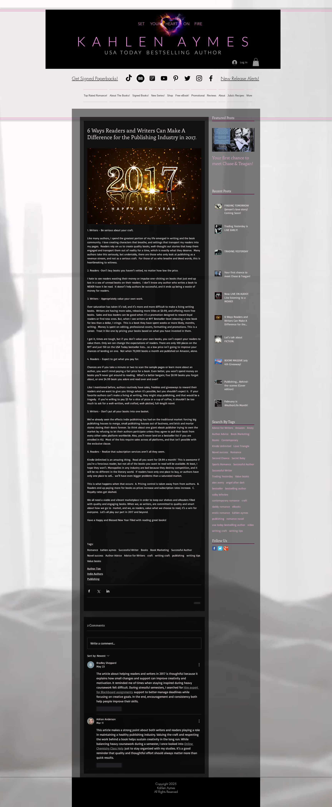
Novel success (95, 555)
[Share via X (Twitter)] (98, 591)
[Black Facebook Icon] (211, 78)
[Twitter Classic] (220, 548)
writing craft (162, 555)
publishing (178, 555)
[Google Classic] (226, 548)
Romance (92, 549)
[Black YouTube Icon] (164, 78)
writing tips (193, 555)
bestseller (217, 488)
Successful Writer (129, 549)
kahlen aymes (108, 549)
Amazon (240, 427)
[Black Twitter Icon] (187, 78)
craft (150, 555)
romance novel (235, 518)
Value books (94, 561)
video (250, 524)
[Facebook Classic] (214, 548)
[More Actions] (199, 664)
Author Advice (113, 555)
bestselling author (235, 488)
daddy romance (221, 506)
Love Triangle (241, 446)
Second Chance (220, 458)
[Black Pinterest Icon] (176, 78)
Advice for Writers (134, 555)
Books (144, 549)
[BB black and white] (140, 78)
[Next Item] (248, 140)
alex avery (218, 482)
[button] (255, 62)
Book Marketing (159, 549)
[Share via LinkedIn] (108, 591)
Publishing (93, 578)
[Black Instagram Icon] (199, 78)
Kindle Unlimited (221, 446)
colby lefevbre (220, 494)
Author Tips (94, 568)
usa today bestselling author (228, 524)
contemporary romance (225, 500)
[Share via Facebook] (89, 591)
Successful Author (181, 549)
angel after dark (235, 482)
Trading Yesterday (222, 476)
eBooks (236, 506)
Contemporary (230, 440)
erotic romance (221, 512)
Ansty (250, 427)
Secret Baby (238, 458)
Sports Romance (221, 464)
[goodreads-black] (152, 78)
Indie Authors (95, 573)
